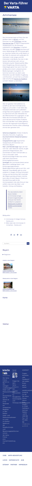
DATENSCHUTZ (14, 460)
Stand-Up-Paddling (20, 79)
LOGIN (5, 460)
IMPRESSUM (23, 464)
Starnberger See (8, 43)
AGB (22, 460)
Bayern (16, 39)
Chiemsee (17, 41)
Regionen (7, 254)
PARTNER (13, 464)
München (17, 47)
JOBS (4, 455)
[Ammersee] (16, 84)
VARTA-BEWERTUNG (15, 455)
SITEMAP (6, 464)
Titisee (18, 49)
